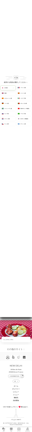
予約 (11, 431)
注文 (4, 431)
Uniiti (19, 419)
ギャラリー (16, 389)
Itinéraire (27, 431)
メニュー (16, 394)
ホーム (16, 386)
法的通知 (16, 400)
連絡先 (16, 397)
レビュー (16, 392)
